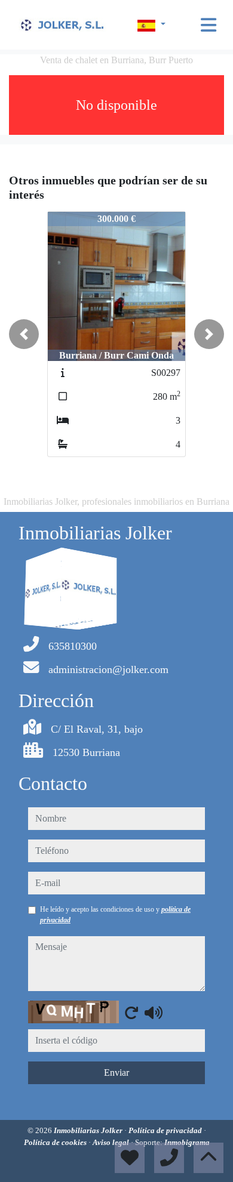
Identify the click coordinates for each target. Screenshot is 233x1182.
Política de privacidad (166, 1130)
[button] (24, 334)
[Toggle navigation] (208, 25)
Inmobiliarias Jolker (89, 1130)
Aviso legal (112, 1142)
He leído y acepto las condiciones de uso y (115, 914)
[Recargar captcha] (131, 1012)
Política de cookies (56, 1142)
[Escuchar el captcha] (153, 1012)
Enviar (116, 1072)
